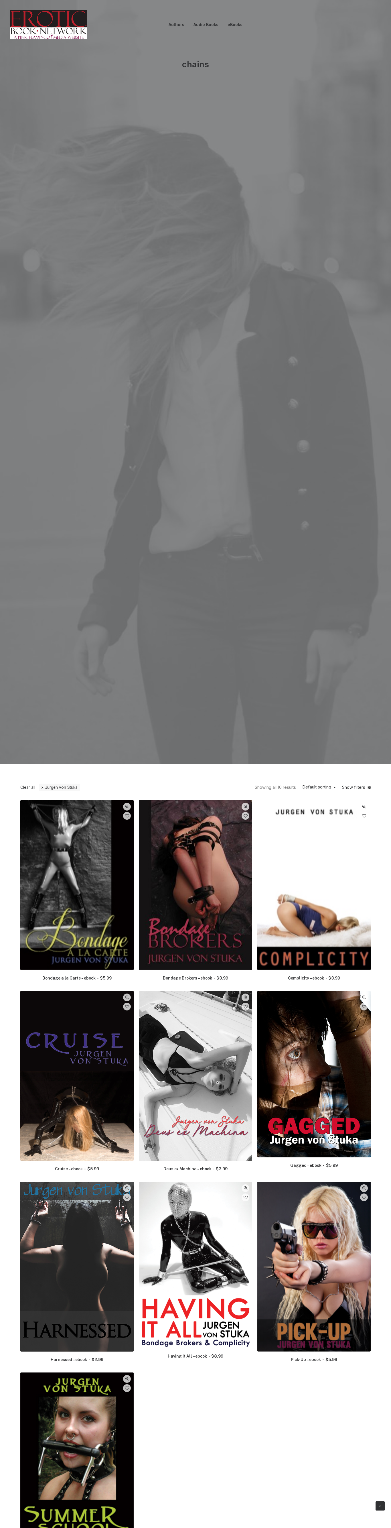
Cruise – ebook (77, 1169)
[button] (77, 885)
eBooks (235, 24)
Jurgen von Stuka (61, 787)
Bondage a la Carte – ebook (77, 978)
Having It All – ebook (195, 1356)
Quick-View (127, 807)
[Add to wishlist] (127, 816)
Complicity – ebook (314, 978)
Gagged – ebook (313, 1165)
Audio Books (205, 24)
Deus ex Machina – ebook (195, 1169)
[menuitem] (176, 24)
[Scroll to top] (380, 1505)
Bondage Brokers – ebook (195, 978)
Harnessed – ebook (77, 1359)
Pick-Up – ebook (314, 1359)
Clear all (27, 787)
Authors (176, 24)
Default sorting (316, 787)
